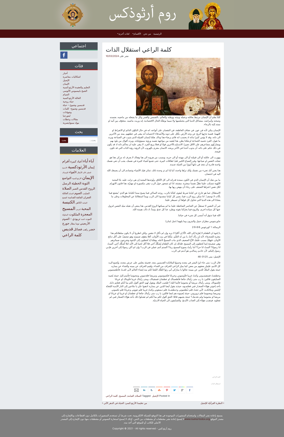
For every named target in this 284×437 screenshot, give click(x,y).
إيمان (91, 167)
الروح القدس (87, 188)
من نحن (147, 33)
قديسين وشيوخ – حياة (73, 105)
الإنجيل (155, 395)
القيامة (130, 395)
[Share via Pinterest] (167, 389)
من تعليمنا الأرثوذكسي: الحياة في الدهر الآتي (125, 403)
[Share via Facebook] (189, 389)
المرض (78, 209)
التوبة (85, 183)
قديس (67, 228)
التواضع (66, 178)
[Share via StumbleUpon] (159, 389)
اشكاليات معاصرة (71, 76)
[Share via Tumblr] (151, 389)
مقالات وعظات (70, 119)
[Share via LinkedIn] (144, 389)
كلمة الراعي (112, 395)
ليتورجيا (66, 115)
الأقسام (137, 33)
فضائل (78, 229)
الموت (88, 218)
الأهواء (72, 172)
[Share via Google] (182, 389)
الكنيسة (68, 202)
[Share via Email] (136, 389)
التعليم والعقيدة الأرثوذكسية (76, 87)
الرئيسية (157, 33)
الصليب (86, 193)
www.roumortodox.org (197, 418)
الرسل (66, 183)
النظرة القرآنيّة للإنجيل (212, 403)
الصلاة (138, 395)
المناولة (65, 214)
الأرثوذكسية (77, 166)
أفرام (66, 161)
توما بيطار (74, 223)
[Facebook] (63, 54)
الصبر (75, 188)
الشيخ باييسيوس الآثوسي (75, 90)
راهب (85, 229)
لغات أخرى (123, 33)
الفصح (64, 197)
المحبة (86, 209)
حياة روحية (68, 101)
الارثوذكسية (77, 178)
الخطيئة (76, 183)
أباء (85, 161)
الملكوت (74, 214)
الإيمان (66, 83)
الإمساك (65, 173)
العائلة (65, 193)
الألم (84, 173)
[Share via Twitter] (174, 389)
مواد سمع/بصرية (71, 122)
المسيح (122, 395)
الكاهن (79, 202)
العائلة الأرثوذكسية (72, 97)
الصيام (66, 94)
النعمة (83, 219)
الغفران (87, 197)
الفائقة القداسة (75, 197)
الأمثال (79, 172)
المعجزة (86, 214)
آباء (91, 161)
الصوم (78, 193)
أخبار (65, 73)
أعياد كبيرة (76, 161)
